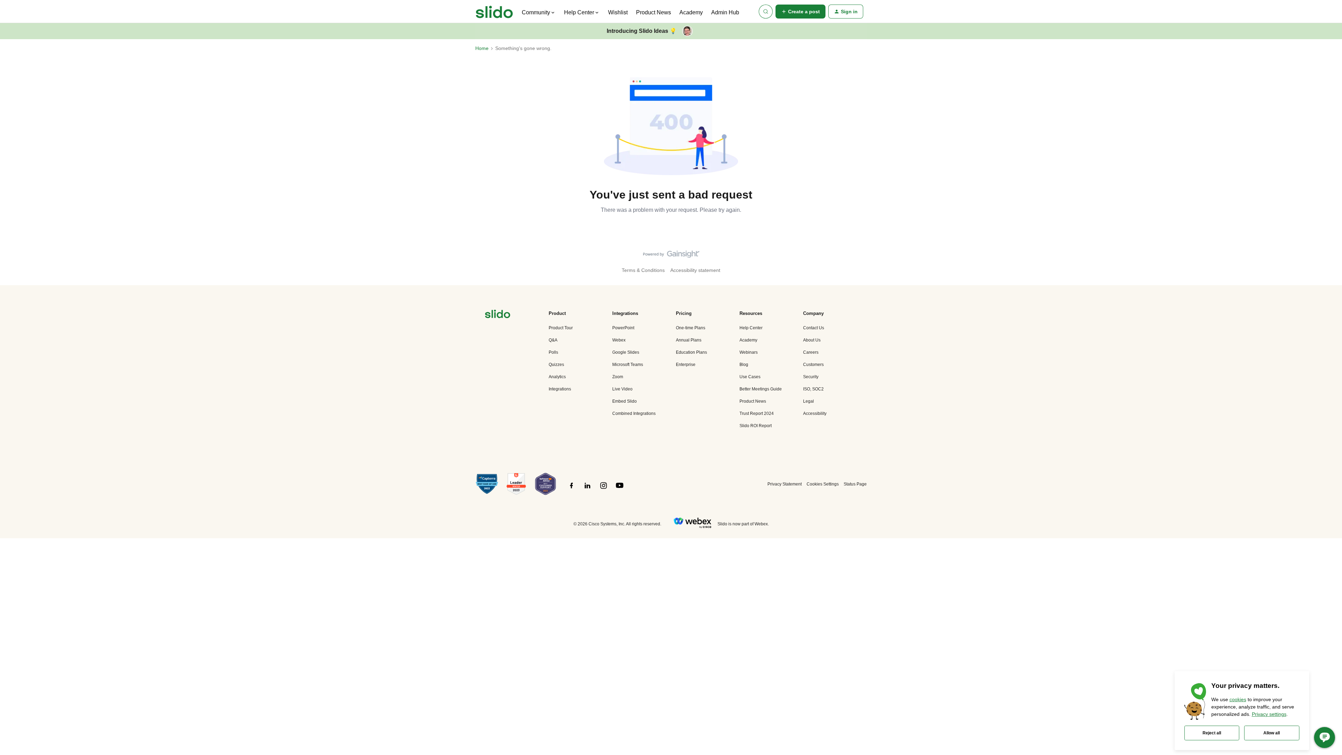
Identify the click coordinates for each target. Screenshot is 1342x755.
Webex (619, 340)
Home (482, 48)
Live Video (622, 389)
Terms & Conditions (643, 270)
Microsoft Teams (627, 364)
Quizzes (556, 364)
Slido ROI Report (755, 425)
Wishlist (618, 12)
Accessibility (815, 413)
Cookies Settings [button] (823, 484)
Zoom (617, 376)
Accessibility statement (695, 270)
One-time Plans (690, 327)
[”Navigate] (497, 315)
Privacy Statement (784, 484)
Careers (810, 352)
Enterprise (685, 364)
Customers (813, 364)
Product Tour (561, 327)
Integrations (560, 389)
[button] (800, 12)
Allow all (1271, 733)
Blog (743, 364)
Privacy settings (1269, 714)
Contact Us (813, 327)
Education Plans (691, 352)
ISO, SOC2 (813, 389)
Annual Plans (688, 340)
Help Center (751, 327)
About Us (812, 340)
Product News (653, 12)
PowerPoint (623, 327)
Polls (553, 352)
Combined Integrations (634, 413)
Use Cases (749, 376)
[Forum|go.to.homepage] (494, 12)
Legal (808, 401)
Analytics (557, 376)
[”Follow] (571, 489)
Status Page (855, 484)
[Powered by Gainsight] (671, 256)
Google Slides (625, 352)
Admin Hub (725, 12)
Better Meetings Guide (760, 389)
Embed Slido (624, 401)
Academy (691, 12)
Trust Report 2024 (756, 413)
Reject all (1212, 733)
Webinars (748, 352)
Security (810, 376)
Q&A (553, 340)
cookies (1237, 699)
